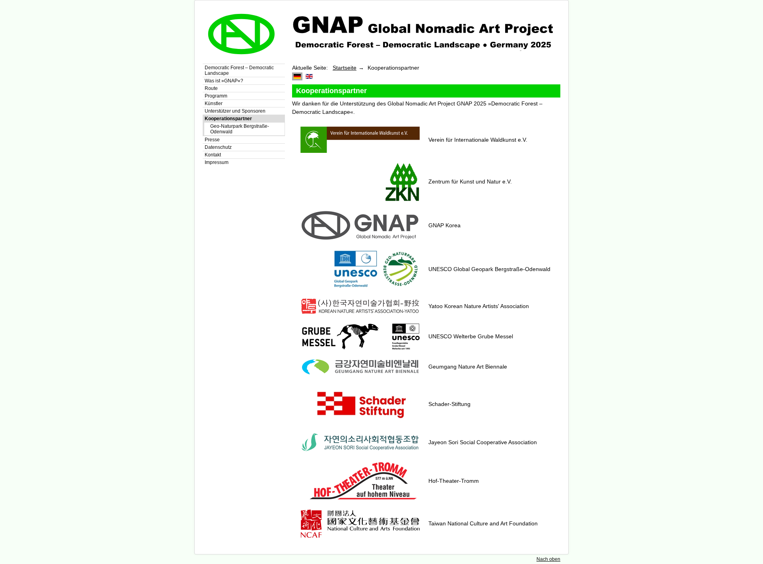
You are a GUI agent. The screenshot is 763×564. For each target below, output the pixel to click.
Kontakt (213, 155)
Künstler (214, 103)
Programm (216, 96)
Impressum (217, 162)
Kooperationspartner (228, 118)
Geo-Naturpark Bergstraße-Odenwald (239, 129)
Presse (212, 139)
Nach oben (548, 559)
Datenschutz (218, 147)
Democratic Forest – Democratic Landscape (239, 70)
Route (211, 88)
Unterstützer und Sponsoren (235, 111)
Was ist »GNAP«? (224, 81)
